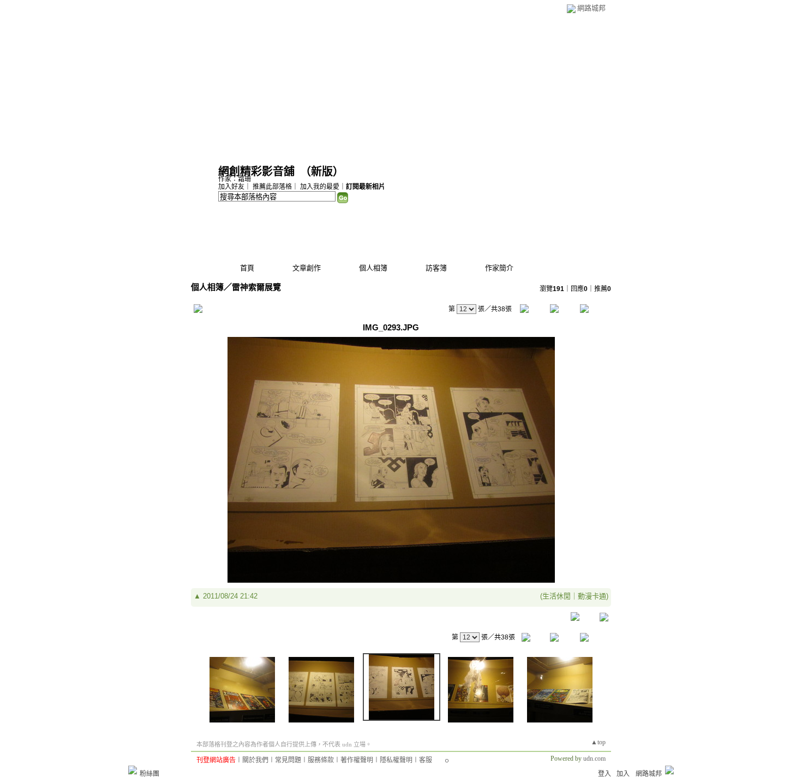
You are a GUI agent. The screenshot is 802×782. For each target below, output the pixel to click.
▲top (598, 742)
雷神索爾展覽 (256, 287)
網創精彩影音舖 (256, 171)
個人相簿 (373, 268)
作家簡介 (499, 268)
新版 (322, 171)
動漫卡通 (592, 596)
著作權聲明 (356, 760)
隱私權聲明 (396, 760)
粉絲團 (149, 774)
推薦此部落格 (272, 187)
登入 (604, 774)
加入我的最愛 (319, 187)
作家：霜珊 (234, 179)
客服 (425, 760)
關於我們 (255, 760)
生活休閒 (556, 596)
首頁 (247, 268)
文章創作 (306, 268)
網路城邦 (591, 8)
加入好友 (231, 187)
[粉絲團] (132, 770)
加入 (623, 774)
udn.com (594, 758)
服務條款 (321, 760)
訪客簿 (436, 268)
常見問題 (288, 760)
